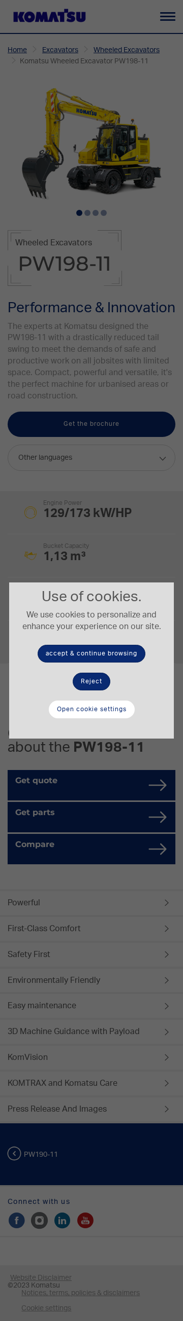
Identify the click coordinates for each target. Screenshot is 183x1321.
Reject (91, 681)
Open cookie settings (92, 709)
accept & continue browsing (91, 653)
